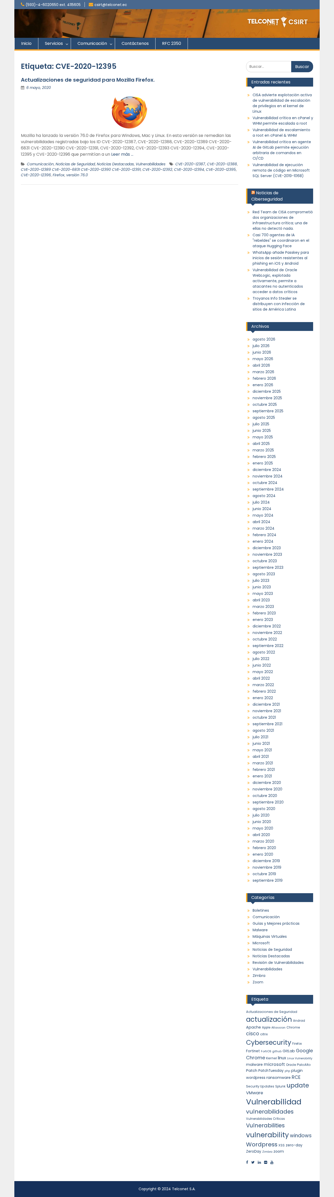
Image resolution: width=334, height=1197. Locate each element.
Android (299, 1021)
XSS (281, 1145)
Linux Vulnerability (299, 1058)
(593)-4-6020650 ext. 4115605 (53, 4)
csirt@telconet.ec (110, 4)
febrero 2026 (264, 378)
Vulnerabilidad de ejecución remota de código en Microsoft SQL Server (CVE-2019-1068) (281, 170)
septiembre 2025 (268, 411)
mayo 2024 (263, 515)
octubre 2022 (265, 639)
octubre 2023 (265, 561)
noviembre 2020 (267, 789)
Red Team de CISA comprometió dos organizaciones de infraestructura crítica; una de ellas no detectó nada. (283, 220)
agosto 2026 (264, 339)
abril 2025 (261, 443)
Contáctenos (135, 43)
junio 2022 (262, 665)
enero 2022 (263, 697)
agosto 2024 (264, 495)
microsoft (274, 1064)
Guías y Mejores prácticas (276, 923)
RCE (296, 1077)
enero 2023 (263, 619)
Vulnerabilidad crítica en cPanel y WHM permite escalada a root (283, 120)
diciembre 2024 (267, 469)
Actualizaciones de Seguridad (271, 1011)
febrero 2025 (264, 456)
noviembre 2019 (267, 867)
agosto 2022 (264, 652)
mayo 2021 (262, 750)
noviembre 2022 (267, 632)
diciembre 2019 (266, 860)
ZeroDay (253, 1151)
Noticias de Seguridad (75, 164)
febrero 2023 (264, 613)
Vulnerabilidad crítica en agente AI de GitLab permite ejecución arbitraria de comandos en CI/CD (282, 150)
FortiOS (266, 1051)
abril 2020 (261, 834)
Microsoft (261, 943)
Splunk (280, 1086)
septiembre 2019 (268, 880)
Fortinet (253, 1051)
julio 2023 (261, 580)
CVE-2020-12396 (36, 175)
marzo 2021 (263, 763)
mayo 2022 (263, 671)
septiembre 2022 (268, 645)
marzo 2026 (263, 371)
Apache (253, 1027)
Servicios (54, 43)
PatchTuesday (271, 1070)
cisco (252, 1033)
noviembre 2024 (268, 476)
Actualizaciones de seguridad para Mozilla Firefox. (88, 79)
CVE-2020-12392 (157, 169)
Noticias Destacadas (115, 164)
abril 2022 (261, 678)
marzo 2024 (264, 528)
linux (282, 1058)
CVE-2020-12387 (190, 164)
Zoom (258, 982)
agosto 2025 (264, 417)
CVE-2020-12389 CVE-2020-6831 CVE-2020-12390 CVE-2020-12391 (81, 169)
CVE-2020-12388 (222, 164)
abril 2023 (261, 600)
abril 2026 (261, 365)
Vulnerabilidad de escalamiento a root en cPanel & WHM (281, 132)
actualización (269, 1019)
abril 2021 (261, 756)
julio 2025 (261, 424)
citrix (264, 1034)
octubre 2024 (265, 482)
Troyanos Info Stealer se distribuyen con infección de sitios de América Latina (279, 304)
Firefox (58, 175)
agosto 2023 (264, 574)
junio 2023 (262, 587)
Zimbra (259, 975)
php (287, 1071)
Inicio (26, 43)
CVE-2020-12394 (189, 169)
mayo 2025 (263, 437)
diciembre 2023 (267, 548)
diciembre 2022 (267, 626)
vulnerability (267, 1135)
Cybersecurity (268, 1042)
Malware (260, 930)
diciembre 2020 (267, 782)
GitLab (289, 1051)
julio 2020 (261, 815)
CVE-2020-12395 (221, 169)
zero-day (294, 1145)
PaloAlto (304, 1064)
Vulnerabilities (265, 1125)
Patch (251, 1070)
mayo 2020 (263, 828)
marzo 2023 (263, 606)
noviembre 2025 (267, 398)
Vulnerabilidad (273, 1101)
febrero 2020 (264, 847)
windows (301, 1135)
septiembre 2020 (268, 802)
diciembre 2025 (267, 391)
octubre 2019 (264, 873)
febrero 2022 (264, 691)
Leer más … (122, 154)
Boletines (261, 910)
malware (254, 1064)
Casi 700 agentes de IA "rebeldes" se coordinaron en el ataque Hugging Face (281, 240)
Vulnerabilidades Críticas (265, 1119)
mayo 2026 (263, 358)
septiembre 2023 (268, 567)
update (298, 1085)
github (277, 1051)
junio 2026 (262, 352)
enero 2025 (263, 463)
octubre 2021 (264, 717)
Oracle (291, 1065)
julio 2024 (261, 502)
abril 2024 (261, 521)
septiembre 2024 (268, 489)
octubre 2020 (265, 795)
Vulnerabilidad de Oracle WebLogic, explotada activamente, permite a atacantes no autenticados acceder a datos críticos (278, 280)
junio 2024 (262, 508)
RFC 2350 (171, 43)
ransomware (278, 1077)
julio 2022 (261, 658)
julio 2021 (260, 737)
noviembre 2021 (267, 711)
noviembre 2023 (267, 554)
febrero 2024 (264, 534)
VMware (254, 1093)
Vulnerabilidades (150, 164)
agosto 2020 (264, 808)
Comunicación (92, 43)
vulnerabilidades (270, 1112)
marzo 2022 (263, 684)
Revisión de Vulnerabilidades (278, 962)
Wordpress (261, 1144)
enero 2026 (263, 385)
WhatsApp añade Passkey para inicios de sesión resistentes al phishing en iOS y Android (281, 258)
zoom (278, 1151)
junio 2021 (261, 743)
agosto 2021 (263, 730)
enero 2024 (263, 541)
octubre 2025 (265, 404)
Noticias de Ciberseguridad (267, 196)
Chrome (293, 1027)
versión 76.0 (77, 175)
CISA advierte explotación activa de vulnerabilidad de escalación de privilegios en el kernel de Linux (282, 103)
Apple (266, 1027)
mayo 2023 (263, 593)
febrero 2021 (264, 769)
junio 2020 (262, 821)
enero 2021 (262, 776)
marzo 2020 (263, 841)
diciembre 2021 (266, 704)
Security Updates (260, 1086)
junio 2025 (262, 430)
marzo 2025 (263, 450)
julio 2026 (261, 345)
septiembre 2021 (267, 724)
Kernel (271, 1058)
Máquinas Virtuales (270, 936)
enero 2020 (263, 854)
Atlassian (278, 1027)
